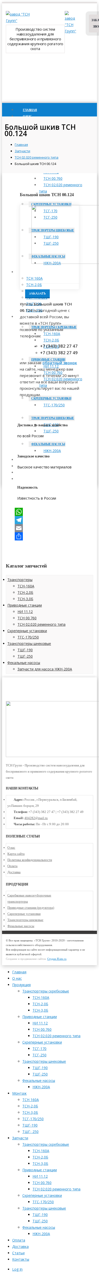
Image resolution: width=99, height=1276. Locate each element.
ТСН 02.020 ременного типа (60, 188)
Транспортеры (19, 579)
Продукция (21, 984)
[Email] (49, 528)
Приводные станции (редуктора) (30, 907)
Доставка (14, 872)
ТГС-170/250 (54, 405)
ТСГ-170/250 (36, 297)
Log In (17, 1269)
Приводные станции (24, 605)
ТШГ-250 (25, 656)
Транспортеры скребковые (45, 991)
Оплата (12, 866)
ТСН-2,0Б (34, 284)
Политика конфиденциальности (29, 860)
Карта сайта (16, 854)
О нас (11, 847)
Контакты (20, 1259)
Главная (19, 972)
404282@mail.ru (36, 818)
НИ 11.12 (25, 611)
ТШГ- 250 (30, 1131)
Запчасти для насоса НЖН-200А (45, 669)
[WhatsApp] (49, 512)
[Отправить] (49, 536)
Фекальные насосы (23, 662)
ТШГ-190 (25, 649)
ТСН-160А (51, 333)
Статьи (18, 1252)
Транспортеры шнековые (29, 643)
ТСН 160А (34, 278)
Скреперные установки (51, 204)
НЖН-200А (41, 1086)
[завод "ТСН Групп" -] (18, 20)
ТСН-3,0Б (34, 291)
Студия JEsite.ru (57, 959)
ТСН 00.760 (52, 178)
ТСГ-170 (39, 1048)
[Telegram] (49, 520)
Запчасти (20, 1138)
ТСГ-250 (39, 1055)
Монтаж (30, 272)
